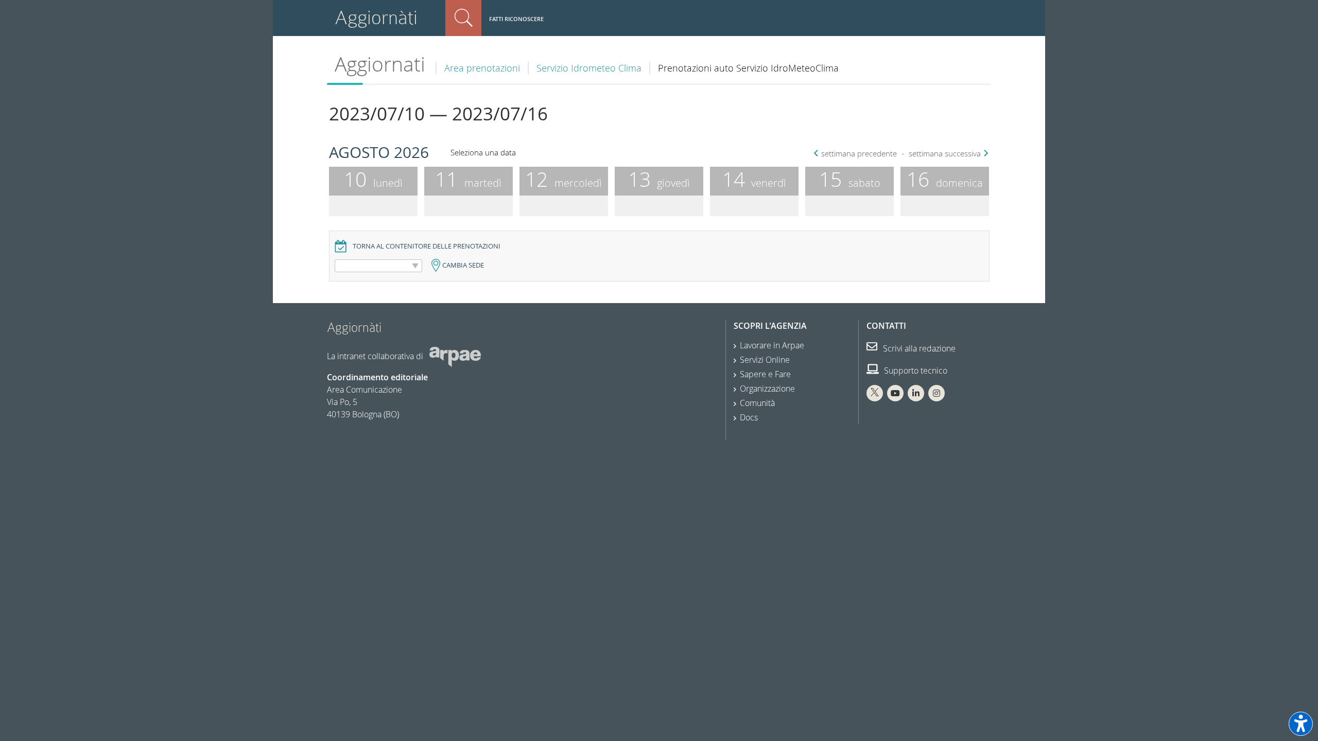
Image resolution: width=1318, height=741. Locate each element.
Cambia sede (463, 265)
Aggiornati (380, 64)
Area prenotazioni (482, 68)
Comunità (757, 403)
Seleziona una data (483, 152)
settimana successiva (945, 153)
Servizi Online (765, 359)
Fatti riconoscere (516, 19)
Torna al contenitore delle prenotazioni (426, 246)
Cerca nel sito (463, 18)
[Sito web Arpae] (455, 356)
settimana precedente (859, 153)
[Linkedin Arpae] (916, 393)
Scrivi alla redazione (918, 348)
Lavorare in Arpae (772, 345)
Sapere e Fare (765, 374)
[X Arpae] (874, 393)
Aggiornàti (376, 18)
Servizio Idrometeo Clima (588, 68)
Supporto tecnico (914, 370)
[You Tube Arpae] (895, 393)
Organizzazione (767, 388)
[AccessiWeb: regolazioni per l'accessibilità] (1301, 724)
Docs (749, 417)
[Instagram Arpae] (936, 393)
